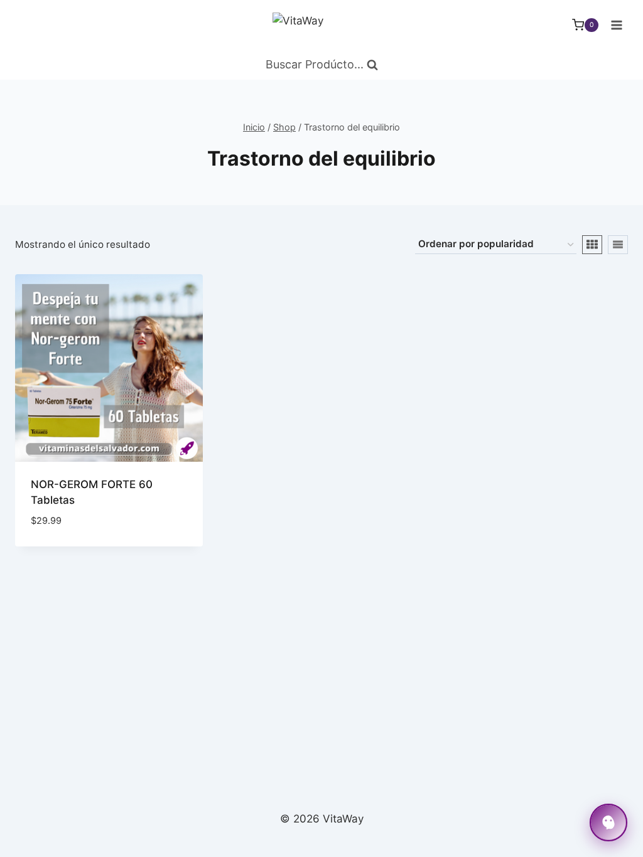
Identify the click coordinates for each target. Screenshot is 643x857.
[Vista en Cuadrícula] (592, 244)
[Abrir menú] (616, 25)
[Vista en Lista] (618, 244)
